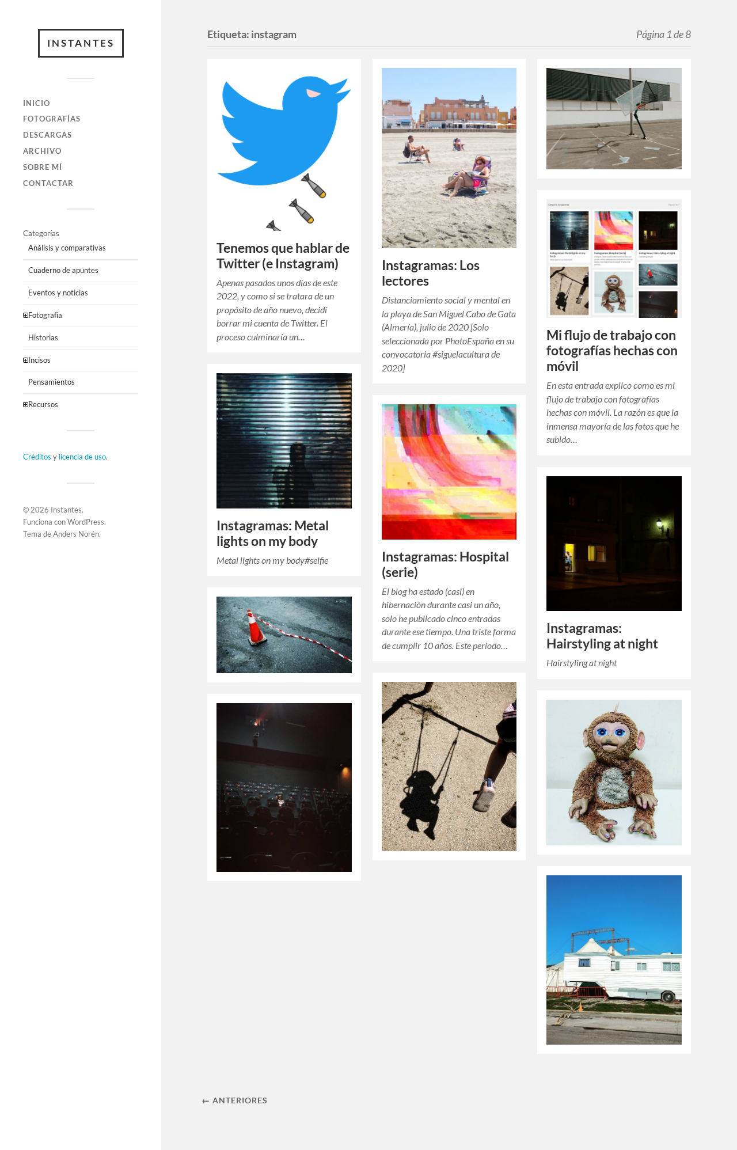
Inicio (36, 103)
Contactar (48, 183)
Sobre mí (42, 167)
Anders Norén (76, 533)
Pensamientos (51, 381)
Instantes (81, 43)
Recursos (43, 404)
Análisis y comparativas (67, 247)
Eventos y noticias (58, 292)
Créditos (37, 456)
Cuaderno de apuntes (63, 270)
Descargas (47, 134)
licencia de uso (82, 456)
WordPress (85, 521)
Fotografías (52, 118)
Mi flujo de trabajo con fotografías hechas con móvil (612, 350)
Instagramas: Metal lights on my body (272, 533)
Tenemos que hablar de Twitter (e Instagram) (282, 255)
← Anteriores (235, 1100)
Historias (43, 337)
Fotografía (45, 315)
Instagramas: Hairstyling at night (602, 635)
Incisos (39, 360)
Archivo (42, 150)
